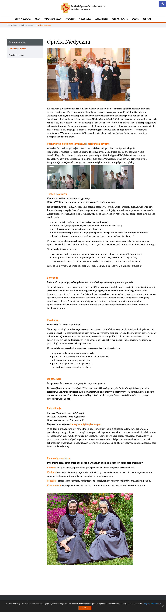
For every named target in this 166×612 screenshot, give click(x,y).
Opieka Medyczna (68, 42)
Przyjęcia (70, 19)
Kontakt (147, 19)
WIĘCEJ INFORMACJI (152, 604)
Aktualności (101, 19)
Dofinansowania (120, 19)
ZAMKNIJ (85, 608)
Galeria (135, 19)
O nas (37, 19)
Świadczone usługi (53, 19)
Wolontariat (85, 19)
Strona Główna (22, 19)
